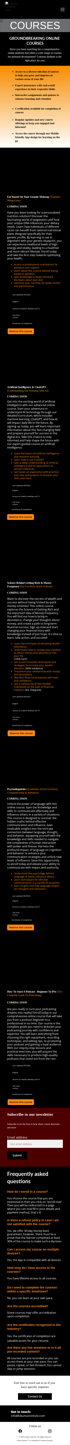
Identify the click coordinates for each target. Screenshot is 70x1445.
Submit (17, 1155)
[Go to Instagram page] (49, 1431)
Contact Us (35, 1396)
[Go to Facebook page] (22, 1431)
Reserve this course (20, 331)
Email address (17, 1137)
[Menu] (62, 9)
